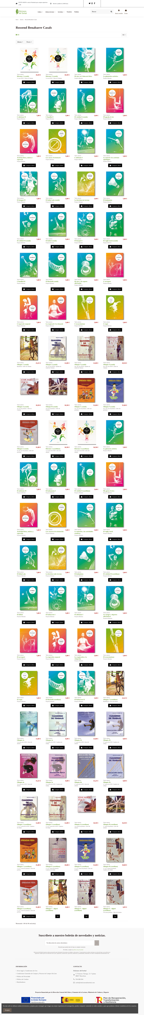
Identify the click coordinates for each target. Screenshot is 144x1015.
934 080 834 (79, 979)
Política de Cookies (22, 979)
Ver (58, 916)
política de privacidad (78, 949)
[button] (40, 11)
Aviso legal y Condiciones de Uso (27, 971)
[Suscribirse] (96, 943)
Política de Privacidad (23, 976)
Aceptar (7, 1010)
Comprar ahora (30, 82)
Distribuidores (21, 982)
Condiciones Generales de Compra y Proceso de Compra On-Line (37, 973)
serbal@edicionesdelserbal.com (85, 982)
